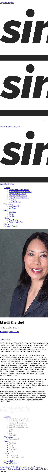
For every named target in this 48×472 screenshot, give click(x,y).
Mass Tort (12, 200)
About (6, 210)
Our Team (12, 212)
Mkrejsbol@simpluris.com (9, 332)
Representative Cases (16, 222)
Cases (6, 218)
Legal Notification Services (18, 198)
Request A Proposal (7, 3)
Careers (11, 214)
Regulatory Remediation (17, 194)
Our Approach (14, 206)
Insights (11, 216)
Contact (2, 126)
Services (7, 188)
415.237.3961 (5, 339)
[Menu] (44, 121)
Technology (8, 204)
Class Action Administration (19, 190)
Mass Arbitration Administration (20, 192)
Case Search (13, 220)
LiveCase (12, 208)
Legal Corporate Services (18, 196)
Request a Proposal (11, 226)
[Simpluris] (15, 413)
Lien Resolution (14, 202)
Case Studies (13, 449)
